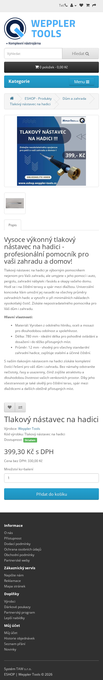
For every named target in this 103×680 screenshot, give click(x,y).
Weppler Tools (29, 428)
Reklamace (12, 580)
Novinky (10, 649)
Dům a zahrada (74, 98)
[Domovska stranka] (12, 98)
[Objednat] (94, 5)
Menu (80, 81)
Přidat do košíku (51, 494)
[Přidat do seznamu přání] (9, 407)
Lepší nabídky (14, 618)
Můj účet (10, 632)
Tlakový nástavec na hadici (30, 104)
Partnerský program (19, 612)
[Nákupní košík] (88, 5)
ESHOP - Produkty (38, 98)
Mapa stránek (14, 586)
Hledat (78, 53)
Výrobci (9, 601)
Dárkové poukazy (17, 607)
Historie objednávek (19, 638)
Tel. (62, 5)
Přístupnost (12, 538)
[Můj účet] (73, 5)
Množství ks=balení (18, 469)
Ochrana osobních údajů (22, 549)
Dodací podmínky (17, 543)
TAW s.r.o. (24, 668)
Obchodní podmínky (19, 554)
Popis (13, 225)
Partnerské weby (17, 560)
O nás (8, 532)
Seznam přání (14, 643)
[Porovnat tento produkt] (20, 407)
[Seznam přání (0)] (81, 5)
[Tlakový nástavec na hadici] (51, 151)
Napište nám (14, 575)
